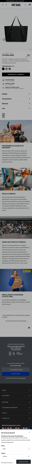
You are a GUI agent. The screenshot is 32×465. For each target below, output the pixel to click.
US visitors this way (6, 462)
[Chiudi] (29, 432)
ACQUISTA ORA (23, 461)
